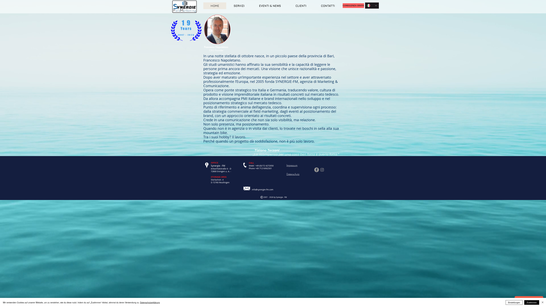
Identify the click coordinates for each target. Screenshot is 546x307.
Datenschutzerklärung (150, 302)
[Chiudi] (542, 302)
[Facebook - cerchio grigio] (316, 169)
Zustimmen (532, 302)
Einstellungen (514, 302)
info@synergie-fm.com (262, 189)
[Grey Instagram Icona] (322, 169)
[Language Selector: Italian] (372, 5)
